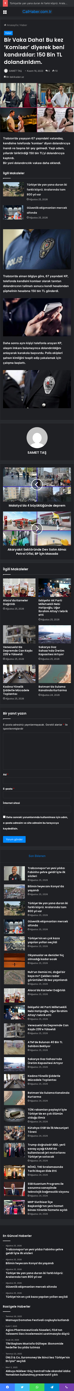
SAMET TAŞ (15, 70)
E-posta (8, 788)
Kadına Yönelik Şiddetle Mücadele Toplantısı (16, 690)
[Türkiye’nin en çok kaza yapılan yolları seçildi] (14, 943)
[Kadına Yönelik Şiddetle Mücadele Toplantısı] (19, 674)
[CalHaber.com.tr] (37, 11)
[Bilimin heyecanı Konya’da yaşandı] (14, 891)
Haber (23, 25)
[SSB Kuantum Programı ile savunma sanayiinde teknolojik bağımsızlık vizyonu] (14, 1189)
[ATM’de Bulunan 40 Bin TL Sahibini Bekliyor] (14, 1047)
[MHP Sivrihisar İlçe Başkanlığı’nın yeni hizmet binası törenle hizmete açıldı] (14, 1207)
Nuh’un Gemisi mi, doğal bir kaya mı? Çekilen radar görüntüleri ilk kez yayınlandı (47, 976)
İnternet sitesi (11, 802)
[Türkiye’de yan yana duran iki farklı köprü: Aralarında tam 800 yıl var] (13, 189)
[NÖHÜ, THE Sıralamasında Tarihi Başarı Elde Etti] (14, 1172)
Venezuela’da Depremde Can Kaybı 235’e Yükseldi (17, 650)
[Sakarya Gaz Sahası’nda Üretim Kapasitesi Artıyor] (55, 634)
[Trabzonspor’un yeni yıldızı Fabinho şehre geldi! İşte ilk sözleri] (14, 873)
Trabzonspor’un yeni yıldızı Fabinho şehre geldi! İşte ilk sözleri (46, 872)
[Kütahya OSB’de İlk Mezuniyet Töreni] (14, 1133)
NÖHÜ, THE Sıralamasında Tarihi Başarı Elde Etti (45, 1169)
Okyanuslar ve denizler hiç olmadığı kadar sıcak (46, 957)
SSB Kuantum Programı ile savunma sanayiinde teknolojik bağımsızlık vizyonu (48, 1188)
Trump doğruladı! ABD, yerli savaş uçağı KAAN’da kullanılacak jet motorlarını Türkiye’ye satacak (46, 1151)
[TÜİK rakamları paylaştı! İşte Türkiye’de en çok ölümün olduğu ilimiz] (14, 1115)
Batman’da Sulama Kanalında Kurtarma (53, 688)
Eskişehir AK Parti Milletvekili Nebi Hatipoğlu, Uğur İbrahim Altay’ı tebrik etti (53, 608)
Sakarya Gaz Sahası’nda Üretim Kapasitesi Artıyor (51, 650)
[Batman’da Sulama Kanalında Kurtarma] (55, 674)
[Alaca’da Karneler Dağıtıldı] (19, 587)
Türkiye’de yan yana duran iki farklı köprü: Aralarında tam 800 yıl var (47, 189)
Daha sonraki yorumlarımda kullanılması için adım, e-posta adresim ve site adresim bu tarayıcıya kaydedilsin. (35, 823)
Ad (5, 774)
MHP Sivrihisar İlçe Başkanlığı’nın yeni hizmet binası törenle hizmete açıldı (47, 1206)
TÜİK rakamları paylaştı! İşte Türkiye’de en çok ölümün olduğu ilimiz (47, 1114)
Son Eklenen (37, 856)
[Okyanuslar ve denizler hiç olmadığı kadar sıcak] (14, 960)
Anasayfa (12, 25)
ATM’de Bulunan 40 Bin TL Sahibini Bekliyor (45, 1044)
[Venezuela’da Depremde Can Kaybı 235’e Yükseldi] (19, 634)
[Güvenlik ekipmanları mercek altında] (13, 212)
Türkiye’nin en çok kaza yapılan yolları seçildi (44, 940)
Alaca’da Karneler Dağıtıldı (15, 602)
